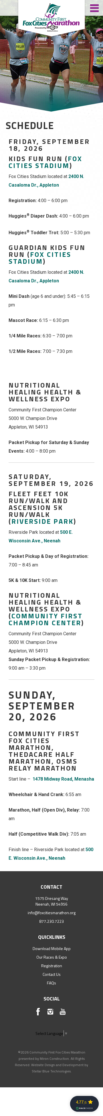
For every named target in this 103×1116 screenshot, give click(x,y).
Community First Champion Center (46, 619)
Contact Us (52, 974)
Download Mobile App (52, 948)
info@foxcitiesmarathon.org (52, 913)
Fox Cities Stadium (45, 162)
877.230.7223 (51, 921)
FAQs (51, 983)
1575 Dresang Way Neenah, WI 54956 (51, 901)
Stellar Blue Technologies (51, 1071)
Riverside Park (42, 521)
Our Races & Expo (51, 957)
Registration (51, 966)
